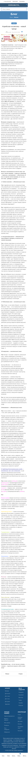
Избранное (7, 732)
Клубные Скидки (20, 718)
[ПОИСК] (25, 9)
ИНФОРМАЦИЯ (21, 712)
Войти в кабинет (6, 719)
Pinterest (21, 705)
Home (11, 17)
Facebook (21, 695)
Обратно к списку (14, 673)
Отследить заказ (20, 727)
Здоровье (7, 704)
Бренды (7, 690)
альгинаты (3, 488)
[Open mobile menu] (1, 5)
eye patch (4, 491)
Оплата (20, 724)
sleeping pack (5, 482)
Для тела (7, 698)
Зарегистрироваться (7, 716)
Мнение (16, 17)
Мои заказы (7, 722)
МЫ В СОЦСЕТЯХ (21, 689)
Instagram (21, 692)
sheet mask (4, 484)
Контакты (20, 730)
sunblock (22, 491)
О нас (19, 714)
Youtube (21, 702)
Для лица (7, 696)
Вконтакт (21, 697)
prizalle (9, 32)
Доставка (20, 721)
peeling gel (14, 481)
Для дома (7, 701)
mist (3, 489)
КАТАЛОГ (7, 688)
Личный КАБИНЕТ (6, 712)
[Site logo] (14, 5)
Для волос (7, 693)
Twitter (20, 700)
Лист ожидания (6, 728)
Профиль (6, 725)
